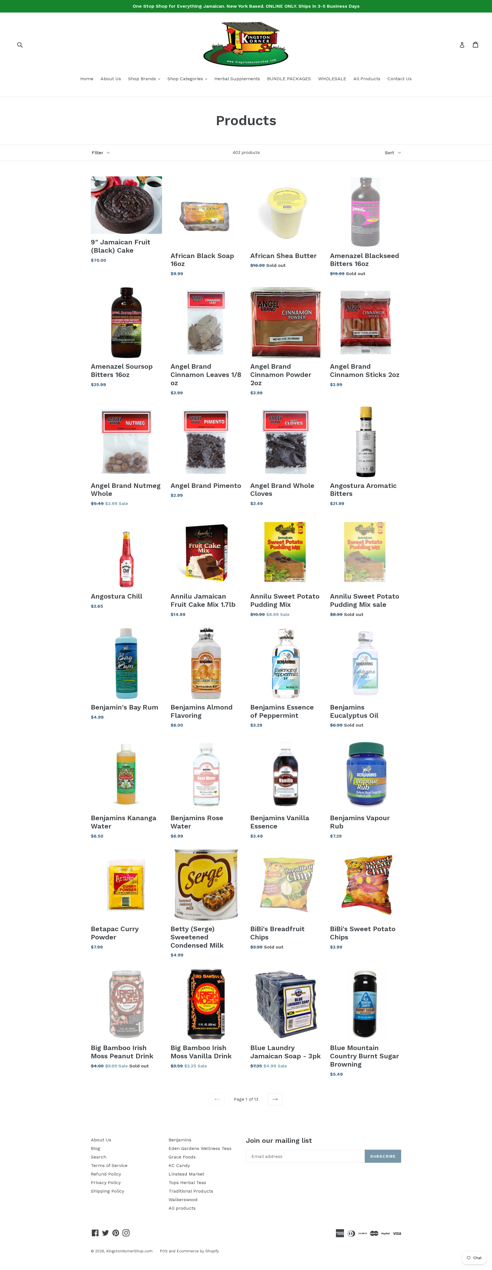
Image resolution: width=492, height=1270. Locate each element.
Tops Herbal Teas (187, 1182)
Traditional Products (191, 1191)
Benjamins (180, 1140)
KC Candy (179, 1165)
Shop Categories (188, 78)
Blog (95, 1148)
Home (86, 78)
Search (98, 1157)
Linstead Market (186, 1174)
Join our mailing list (279, 1141)
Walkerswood (183, 1199)
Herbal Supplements (237, 78)
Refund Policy (106, 1174)
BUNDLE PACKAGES (289, 78)
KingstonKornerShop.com (129, 1251)
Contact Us (400, 78)
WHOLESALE (332, 78)
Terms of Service (109, 1165)
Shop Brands (145, 78)
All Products (366, 78)
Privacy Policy (106, 1182)
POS (164, 1251)
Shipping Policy (107, 1191)
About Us (111, 78)
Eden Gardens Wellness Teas (200, 1148)
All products (182, 1208)
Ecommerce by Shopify (198, 1251)
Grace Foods (182, 1157)
